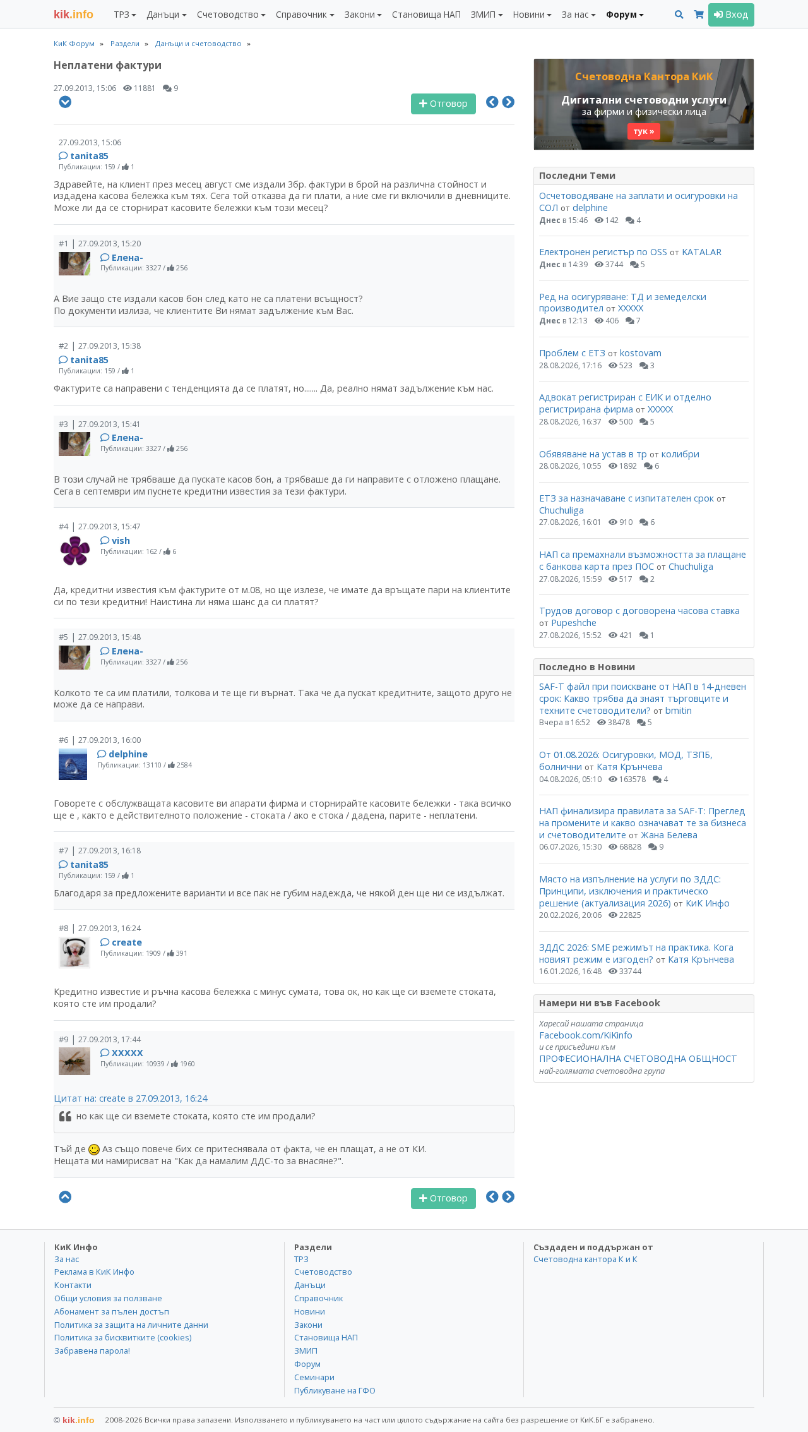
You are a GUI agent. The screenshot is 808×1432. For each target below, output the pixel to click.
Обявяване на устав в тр (594, 454)
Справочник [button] (301, 14)
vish (121, 540)
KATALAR (702, 252)
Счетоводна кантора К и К (585, 1259)
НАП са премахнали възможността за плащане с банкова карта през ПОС (642, 560)
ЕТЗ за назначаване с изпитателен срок (626, 498)
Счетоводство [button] (228, 14)
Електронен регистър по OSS (603, 252)
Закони (308, 1324)
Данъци (310, 1285)
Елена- (127, 257)
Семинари (314, 1377)
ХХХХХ (127, 1053)
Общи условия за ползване (108, 1298)
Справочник (318, 1298)
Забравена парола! (92, 1350)
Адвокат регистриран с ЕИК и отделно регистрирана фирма (625, 403)
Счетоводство (323, 1271)
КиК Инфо (708, 903)
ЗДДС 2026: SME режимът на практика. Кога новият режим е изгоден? (636, 953)
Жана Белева (669, 835)
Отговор (447, 103)
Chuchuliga (561, 510)
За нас (66, 1259)
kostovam (641, 353)
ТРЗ (301, 1259)
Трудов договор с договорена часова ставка (639, 611)
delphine (128, 754)
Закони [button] (360, 14)
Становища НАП (426, 14)
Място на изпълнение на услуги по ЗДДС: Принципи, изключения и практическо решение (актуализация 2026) (630, 890)
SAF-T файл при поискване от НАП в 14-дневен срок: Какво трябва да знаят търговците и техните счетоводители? (642, 698)
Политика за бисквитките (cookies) (122, 1337)
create (127, 942)
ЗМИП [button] (483, 14)
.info (73, 14)
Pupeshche (574, 623)
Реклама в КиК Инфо (94, 1271)
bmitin (678, 710)
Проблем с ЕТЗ (572, 353)
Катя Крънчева (630, 767)
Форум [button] (621, 14)
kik (74, 1420)
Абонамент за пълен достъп (111, 1311)
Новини (309, 1311)
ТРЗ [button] (121, 14)
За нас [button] (575, 14)
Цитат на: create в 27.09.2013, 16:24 (130, 1098)
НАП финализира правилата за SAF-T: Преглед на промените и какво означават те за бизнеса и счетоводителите (642, 822)
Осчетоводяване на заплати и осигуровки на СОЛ (638, 202)
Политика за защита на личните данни (131, 1324)
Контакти (73, 1285)
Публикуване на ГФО (335, 1390)
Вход (736, 14)
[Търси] (679, 15)
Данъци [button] (162, 14)
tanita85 (89, 156)
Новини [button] (529, 14)
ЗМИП (306, 1350)
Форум (307, 1363)
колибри (680, 454)
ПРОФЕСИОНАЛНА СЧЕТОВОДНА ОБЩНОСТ (638, 1058)
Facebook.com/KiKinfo (586, 1035)
